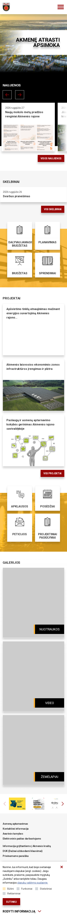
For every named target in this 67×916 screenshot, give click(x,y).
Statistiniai (46, 888)
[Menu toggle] (60, 7)
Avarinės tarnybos (13, 833)
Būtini (10, 888)
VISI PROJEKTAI (52, 473)
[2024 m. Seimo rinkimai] (41, 804)
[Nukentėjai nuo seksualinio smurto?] (20, 804)
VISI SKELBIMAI (52, 209)
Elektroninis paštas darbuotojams (22, 838)
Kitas (19, 94)
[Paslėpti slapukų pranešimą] (61, 867)
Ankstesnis (7, 94)
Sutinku (11, 901)
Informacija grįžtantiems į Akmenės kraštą (27, 846)
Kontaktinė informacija (16, 828)
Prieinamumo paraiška (16, 856)
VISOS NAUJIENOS (51, 158)
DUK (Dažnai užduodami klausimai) (23, 851)
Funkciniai (26, 888)
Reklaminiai (13, 893)
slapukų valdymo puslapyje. (32, 882)
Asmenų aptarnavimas (15, 823)
